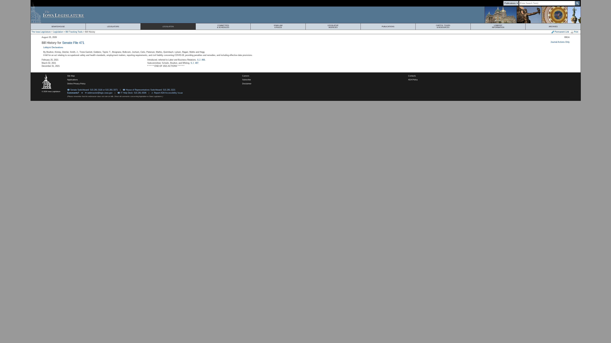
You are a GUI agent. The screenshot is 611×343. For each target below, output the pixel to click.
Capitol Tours (443, 26)
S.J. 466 (201, 60)
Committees (223, 26)
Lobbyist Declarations (53, 47)
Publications (388, 26)
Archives (553, 26)
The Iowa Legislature (41, 32)
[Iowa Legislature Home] (306, 15)
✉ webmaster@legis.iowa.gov (98, 93)
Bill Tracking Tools (74, 32)
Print (575, 32)
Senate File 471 (73, 42)
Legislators (113, 26)
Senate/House (58, 26)
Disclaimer (246, 84)
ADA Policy (413, 80)
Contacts (412, 76)
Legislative (333, 26)
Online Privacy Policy (76, 84)
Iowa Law (278, 26)
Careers (245, 76)
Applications (72, 80)
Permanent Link (561, 32)
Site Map (71, 76)
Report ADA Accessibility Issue (168, 93)
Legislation (168, 26)
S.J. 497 (194, 63)
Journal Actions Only (560, 42)
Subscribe (246, 80)
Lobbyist (498, 26)
